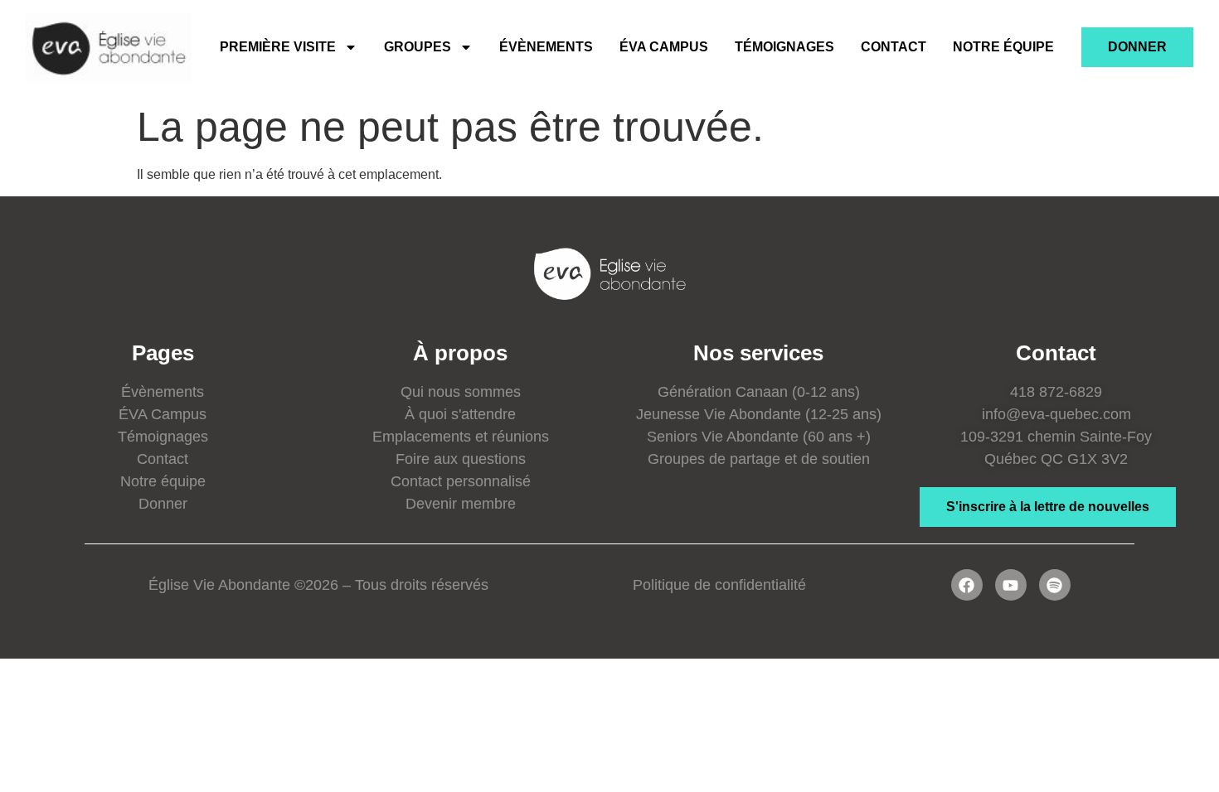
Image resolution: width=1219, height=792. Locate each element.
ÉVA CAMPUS (663, 47)
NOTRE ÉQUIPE (1003, 47)
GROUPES (417, 47)
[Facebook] (967, 585)
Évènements (546, 47)
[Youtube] (1011, 585)
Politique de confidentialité (719, 585)
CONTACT (893, 47)
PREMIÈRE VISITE (278, 47)
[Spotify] (1055, 585)
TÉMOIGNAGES (784, 47)
